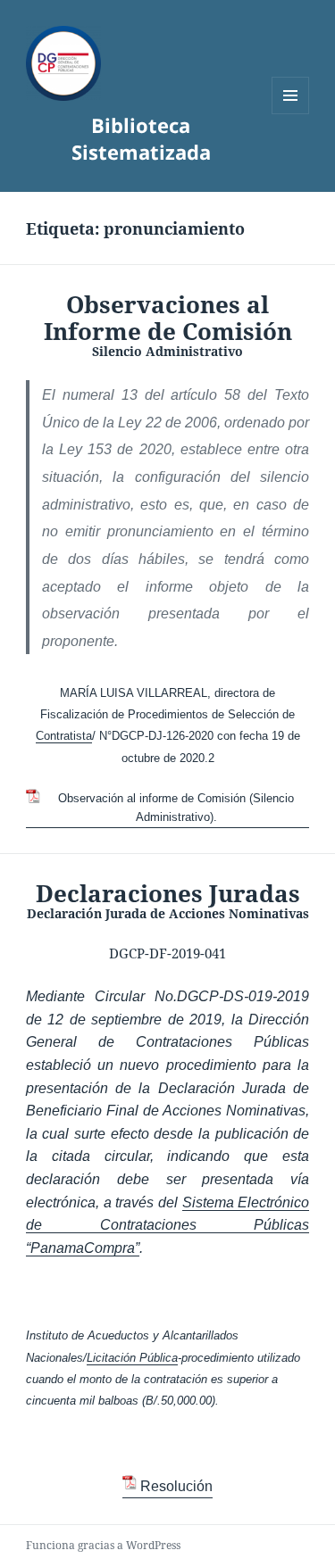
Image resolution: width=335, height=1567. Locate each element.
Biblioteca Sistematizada (141, 138)
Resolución (176, 1486)
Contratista (64, 735)
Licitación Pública (132, 1357)
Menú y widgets (290, 113)
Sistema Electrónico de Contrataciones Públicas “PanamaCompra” (167, 1225)
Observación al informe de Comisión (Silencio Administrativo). (176, 808)
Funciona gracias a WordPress (103, 1545)
